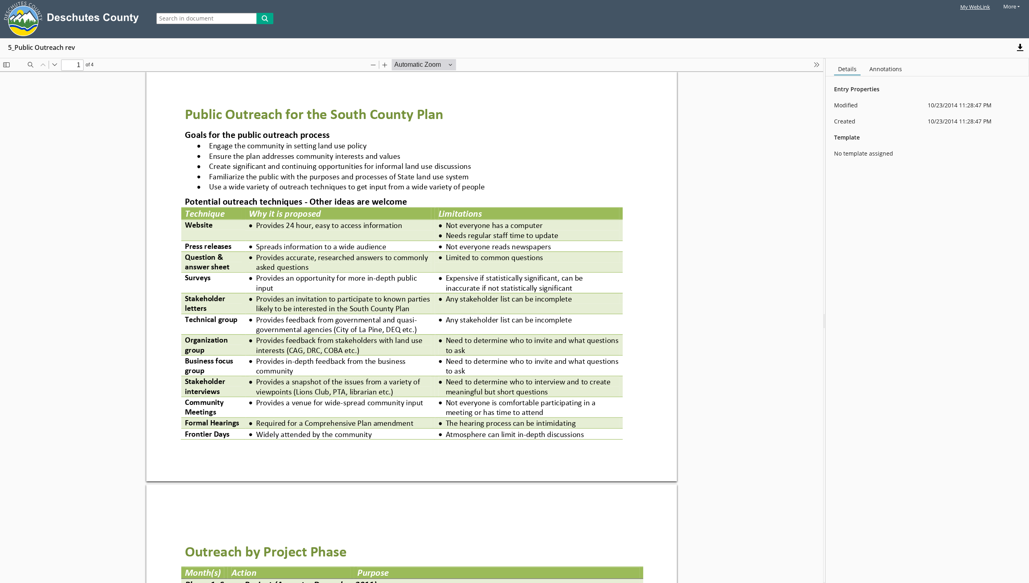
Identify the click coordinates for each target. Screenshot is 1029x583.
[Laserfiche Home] (73, 19)
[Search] (264, 18)
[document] (927, 320)
